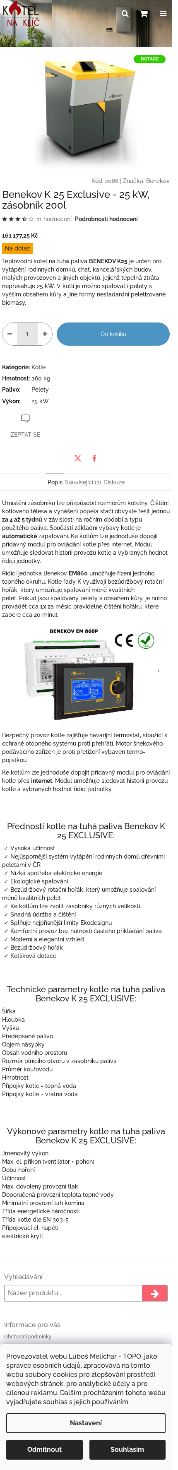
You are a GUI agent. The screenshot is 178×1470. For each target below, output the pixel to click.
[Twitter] (77, 458)
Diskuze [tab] (114, 482)
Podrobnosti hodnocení (106, 219)
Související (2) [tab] (83, 482)
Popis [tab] (55, 482)
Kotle (38, 367)
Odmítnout (44, 1449)
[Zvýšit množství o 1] (45, 334)
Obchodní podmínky (27, 1337)
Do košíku (113, 334)
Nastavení (86, 1423)
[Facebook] (94, 458)
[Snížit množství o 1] (9, 334)
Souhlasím (127, 1449)
